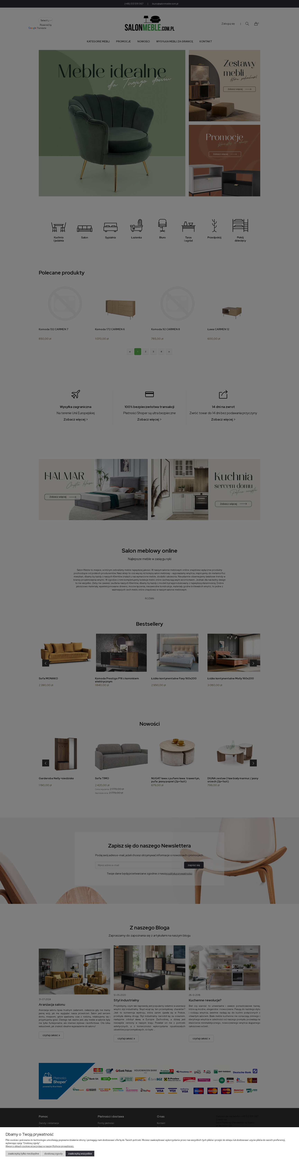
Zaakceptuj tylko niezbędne (23, 1153)
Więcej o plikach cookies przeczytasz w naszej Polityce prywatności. (40, 1146)
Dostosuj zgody (53, 1153)
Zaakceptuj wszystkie (80, 1153)
